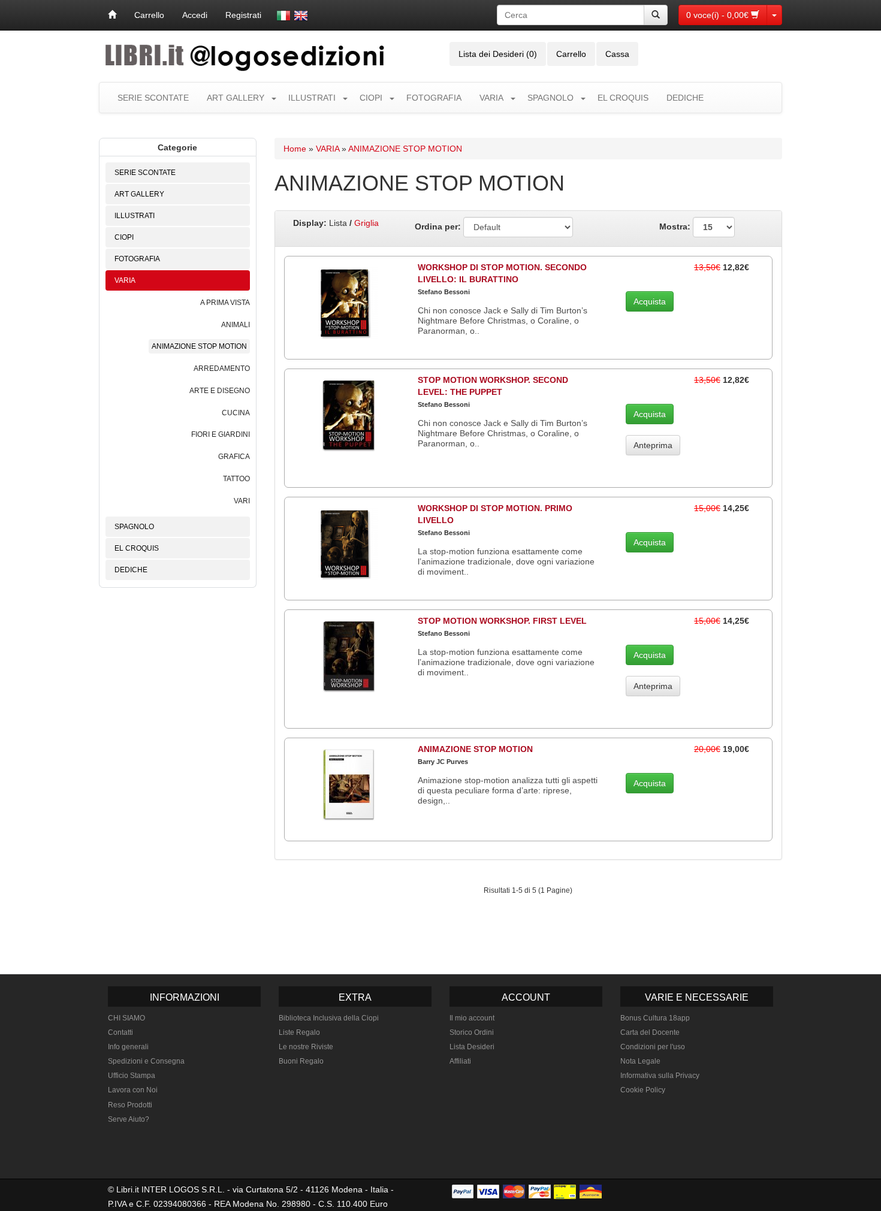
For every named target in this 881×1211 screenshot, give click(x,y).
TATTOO (236, 479)
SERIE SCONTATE (153, 97)
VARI (242, 501)
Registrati (243, 15)
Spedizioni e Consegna (146, 1061)
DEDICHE (685, 97)
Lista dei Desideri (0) (497, 54)
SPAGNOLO (550, 97)
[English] (301, 15)
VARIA (491, 97)
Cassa (617, 54)
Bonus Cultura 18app (655, 1018)
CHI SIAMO (126, 1018)
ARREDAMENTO (222, 368)
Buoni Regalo (301, 1061)
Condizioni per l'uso (652, 1047)
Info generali (128, 1047)
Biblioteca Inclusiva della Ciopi (329, 1018)
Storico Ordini (471, 1032)
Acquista (649, 301)
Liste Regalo (299, 1032)
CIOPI (371, 97)
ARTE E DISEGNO (219, 390)
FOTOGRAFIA (433, 97)
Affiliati (460, 1061)
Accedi (194, 15)
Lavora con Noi (133, 1090)
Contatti (120, 1032)
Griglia (366, 223)
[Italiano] (283, 15)
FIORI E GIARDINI (220, 434)
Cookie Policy (642, 1090)
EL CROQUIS (623, 97)
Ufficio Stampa (131, 1075)
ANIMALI (235, 325)
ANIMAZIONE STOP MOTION (199, 346)
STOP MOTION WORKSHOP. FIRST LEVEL (502, 621)
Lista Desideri (471, 1047)
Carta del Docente (650, 1032)
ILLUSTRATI (312, 97)
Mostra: (676, 226)
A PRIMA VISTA (225, 302)
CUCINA (236, 413)
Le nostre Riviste (306, 1047)
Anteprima (652, 445)
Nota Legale (640, 1061)
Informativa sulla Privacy (659, 1075)
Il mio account (471, 1018)
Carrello (149, 15)
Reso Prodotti (130, 1105)
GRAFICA (234, 456)
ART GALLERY (235, 97)
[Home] (112, 15)
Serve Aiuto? (128, 1119)
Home (294, 148)
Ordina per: (438, 226)
